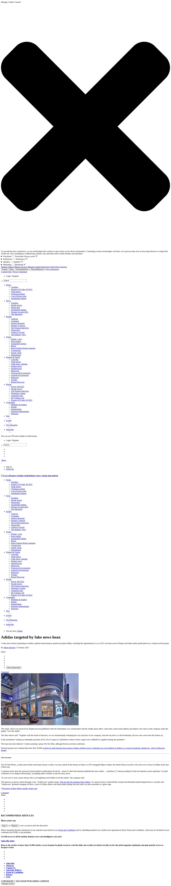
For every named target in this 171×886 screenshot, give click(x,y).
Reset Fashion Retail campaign (23, 348)
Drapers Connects (18, 326)
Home (8, 285)
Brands (14, 407)
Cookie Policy (6, 272)
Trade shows (16, 292)
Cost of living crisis (18, 296)
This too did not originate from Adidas (75, 782)
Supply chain (16, 353)
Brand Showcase (17, 382)
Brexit (13, 346)
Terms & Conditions (14, 872)
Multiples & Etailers (19, 405)
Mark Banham (9, 648)
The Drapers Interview (20, 328)
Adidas (20, 631)
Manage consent (8, 884)
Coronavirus (16, 350)
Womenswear (16, 369)
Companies (10, 402)
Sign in (4, 826)
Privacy (9, 875)
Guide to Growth (18, 332)
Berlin (19, 788)
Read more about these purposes (54, 267)
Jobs (8, 416)
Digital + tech (16, 339)
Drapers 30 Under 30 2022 (21, 400)
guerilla (25, 788)
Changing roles (17, 396)
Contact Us (11, 868)
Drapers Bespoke (18, 323)
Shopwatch (15, 308)
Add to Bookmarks (14, 668)
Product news (16, 366)
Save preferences (37, 269)
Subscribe (10, 430)
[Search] (2, 281)
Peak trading (16, 341)
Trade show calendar (19, 364)
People (8, 384)
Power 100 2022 (17, 387)
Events (8, 420)
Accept (4, 269)
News (8, 301)
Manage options (7, 267)
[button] (85, 126)
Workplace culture (18, 393)
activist (7, 788)
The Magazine (16, 314)
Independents (16, 409)
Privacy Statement (20, 272)
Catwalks (14, 359)
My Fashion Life (17, 398)
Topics (8, 337)
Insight (8, 317)
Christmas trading (18, 294)
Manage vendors (34, 267)
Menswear (15, 371)
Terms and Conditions (66, 830)
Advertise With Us (14, 870)
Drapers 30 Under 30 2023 (21, 289)
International (16, 355)
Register (15, 826)
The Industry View (18, 335)
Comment (15, 321)
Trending (14, 287)
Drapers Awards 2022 (19, 312)
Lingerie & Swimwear (20, 375)
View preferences (22, 269)
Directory (15, 414)
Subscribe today (8, 841)
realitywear (33, 788)
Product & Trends (13, 357)
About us (10, 866)
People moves (16, 305)
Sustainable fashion (18, 298)
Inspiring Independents (20, 411)
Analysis (14, 319)
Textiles (14, 380)
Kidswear (15, 378)
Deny (11, 269)
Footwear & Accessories (20, 373)
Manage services (20, 267)
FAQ (8, 877)
